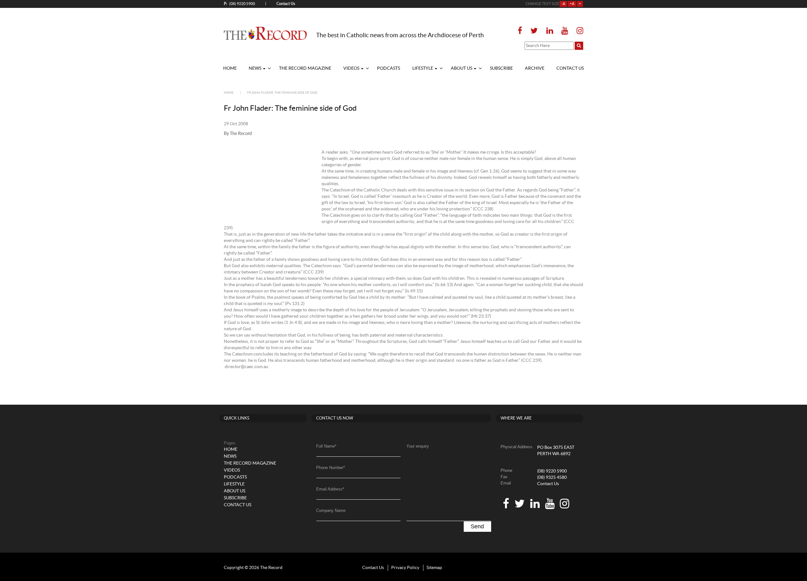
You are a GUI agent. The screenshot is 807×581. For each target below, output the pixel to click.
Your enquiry (417, 446)
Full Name (326, 446)
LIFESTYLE (423, 68)
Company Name (330, 510)
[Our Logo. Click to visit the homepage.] (265, 33)
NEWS (255, 68)
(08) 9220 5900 (239, 3)
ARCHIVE (534, 68)
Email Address (330, 489)
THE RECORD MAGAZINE (305, 68)
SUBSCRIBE (501, 68)
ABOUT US (462, 68)
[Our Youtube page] (565, 31)
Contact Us (548, 484)
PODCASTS (388, 68)
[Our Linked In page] (550, 31)
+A (572, 4)
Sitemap (434, 568)
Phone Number (330, 467)
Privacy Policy (405, 568)
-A (563, 4)
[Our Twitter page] (534, 31)
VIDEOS (351, 68)
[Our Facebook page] (522, 31)
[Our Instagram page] (578, 31)
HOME (230, 68)
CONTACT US (570, 68)
